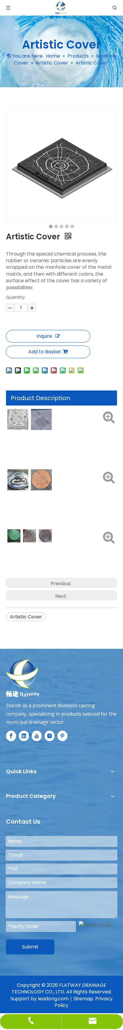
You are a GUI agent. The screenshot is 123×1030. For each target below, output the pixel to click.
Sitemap (83, 998)
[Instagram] (49, 736)
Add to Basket (44, 351)
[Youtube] (37, 736)
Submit (30, 946)
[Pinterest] (62, 736)
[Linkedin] (24, 736)
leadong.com (53, 998)
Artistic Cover (26, 616)
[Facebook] (11, 736)
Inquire (44, 336)
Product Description (40, 398)
